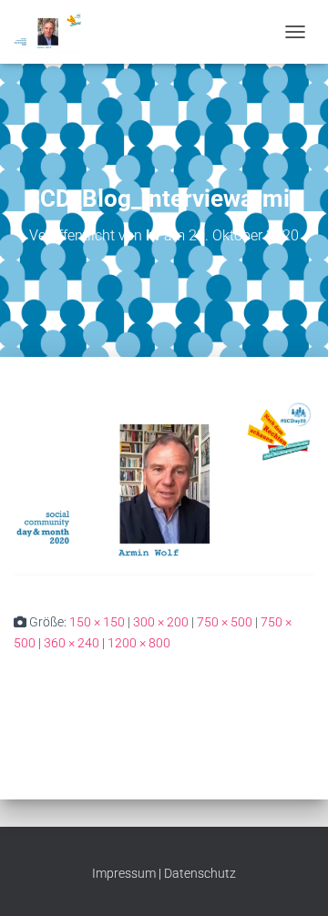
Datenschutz (200, 873)
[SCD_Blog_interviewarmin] (164, 483)
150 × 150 (97, 622)
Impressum (124, 873)
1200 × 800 (139, 643)
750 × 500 (224, 622)
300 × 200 (161, 622)
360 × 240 (71, 643)
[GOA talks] (55, 32)
